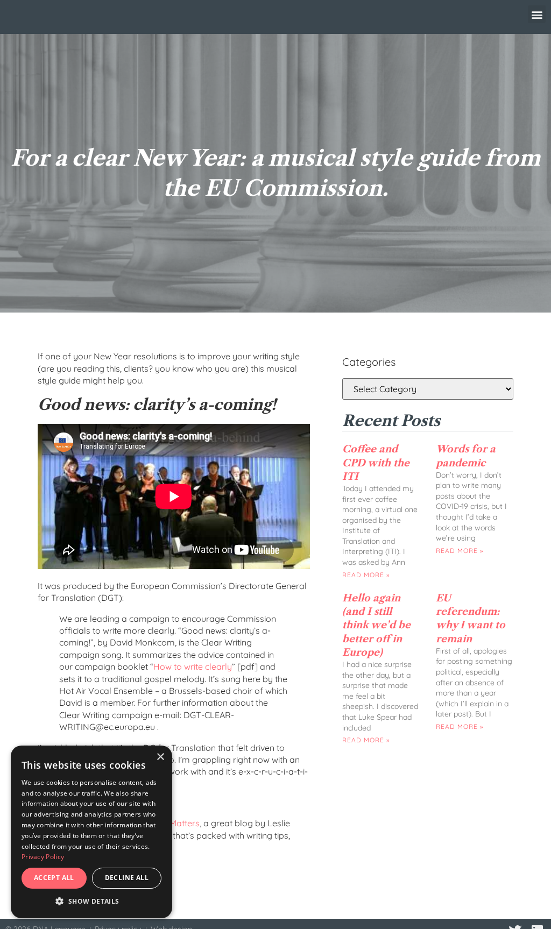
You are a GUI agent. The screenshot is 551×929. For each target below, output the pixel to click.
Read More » (366, 575)
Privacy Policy (43, 856)
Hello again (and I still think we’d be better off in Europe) (376, 625)
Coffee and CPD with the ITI (375, 462)
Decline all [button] (127, 877)
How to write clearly (192, 666)
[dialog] (91, 832)
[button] (537, 14)
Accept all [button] (54, 877)
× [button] (160, 757)
